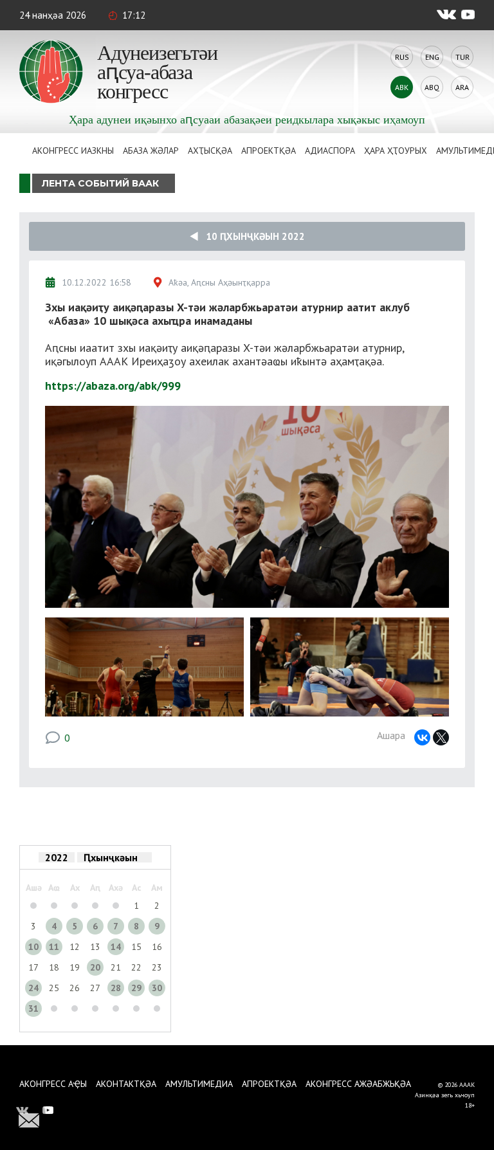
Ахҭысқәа (210, 150)
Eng (432, 57)
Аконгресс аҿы (53, 1084)
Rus (402, 57)
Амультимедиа (199, 1084)
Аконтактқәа (126, 1084)
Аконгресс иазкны (73, 150)
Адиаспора (330, 150)
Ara (462, 87)
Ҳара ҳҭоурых (395, 150)
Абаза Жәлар (151, 150)
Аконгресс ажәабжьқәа (358, 1084)
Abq (432, 87)
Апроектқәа (268, 150)
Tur (462, 57)
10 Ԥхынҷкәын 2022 (251, 236)
